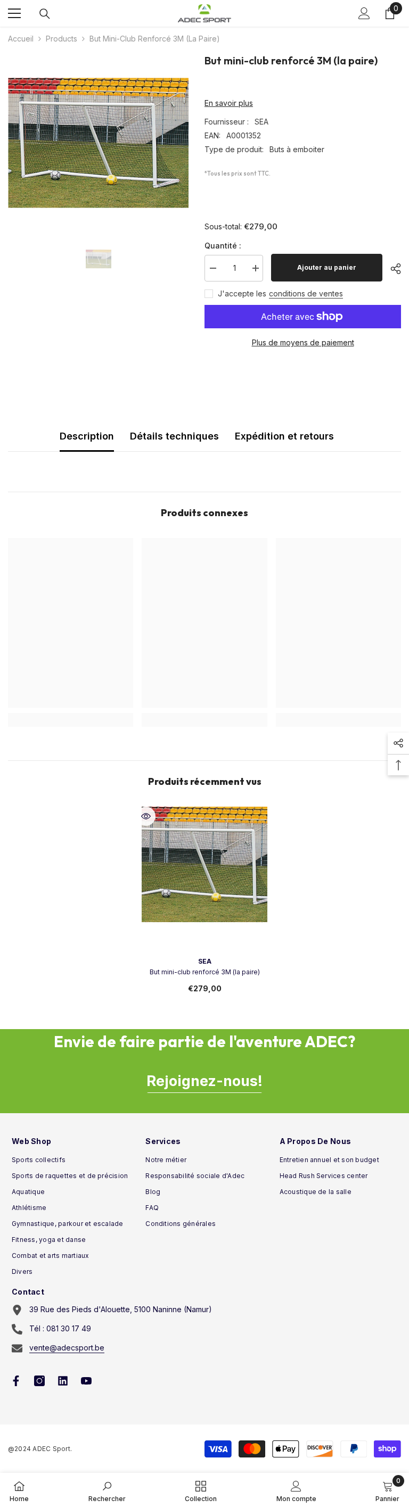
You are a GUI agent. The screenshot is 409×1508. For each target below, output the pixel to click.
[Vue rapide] (146, 816)
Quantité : (222, 245)
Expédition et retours (284, 436)
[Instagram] (39, 1381)
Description (87, 436)
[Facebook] (16, 1381)
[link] (107, 1490)
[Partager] (391, 268)
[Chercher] (44, 13)
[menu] (14, 13)
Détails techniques (174, 436)
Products (61, 38)
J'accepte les (242, 293)
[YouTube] (86, 1381)
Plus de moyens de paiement (303, 342)
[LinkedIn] (63, 1381)
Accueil (21, 38)
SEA (261, 121)
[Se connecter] (364, 13)
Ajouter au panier (326, 267)
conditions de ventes (306, 293)
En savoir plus (228, 102)
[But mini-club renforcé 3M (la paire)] (204, 869)
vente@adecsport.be (66, 1347)
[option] (98, 143)
